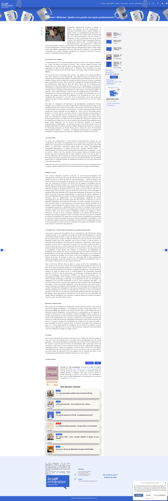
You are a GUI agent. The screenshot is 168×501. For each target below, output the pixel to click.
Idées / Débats (110, 3)
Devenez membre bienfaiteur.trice (117, 41)
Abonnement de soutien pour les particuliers (117, 55)
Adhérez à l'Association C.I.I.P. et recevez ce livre (117, 34)
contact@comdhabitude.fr (113, 103)
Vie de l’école (124, 3)
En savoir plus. (71, 378)
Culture (131, 3)
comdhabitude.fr (110, 105)
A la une (103, 3)
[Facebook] (158, 3)
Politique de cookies (149, 498)
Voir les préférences (159, 495)
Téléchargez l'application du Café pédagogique (113, 81)
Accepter (138, 495)
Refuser (148, 495)
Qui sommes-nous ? (110, 475)
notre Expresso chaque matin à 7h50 (57, 472)
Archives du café (110, 477)
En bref (117, 3)
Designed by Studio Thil (91, 498)
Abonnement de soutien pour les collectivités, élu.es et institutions (117, 64)
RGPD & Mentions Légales (80, 498)
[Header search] (149, 3)
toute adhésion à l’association (82, 369)
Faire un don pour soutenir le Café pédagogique (117, 48)
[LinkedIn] (162, 3)
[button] (165, 482)
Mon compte (138, 3)
